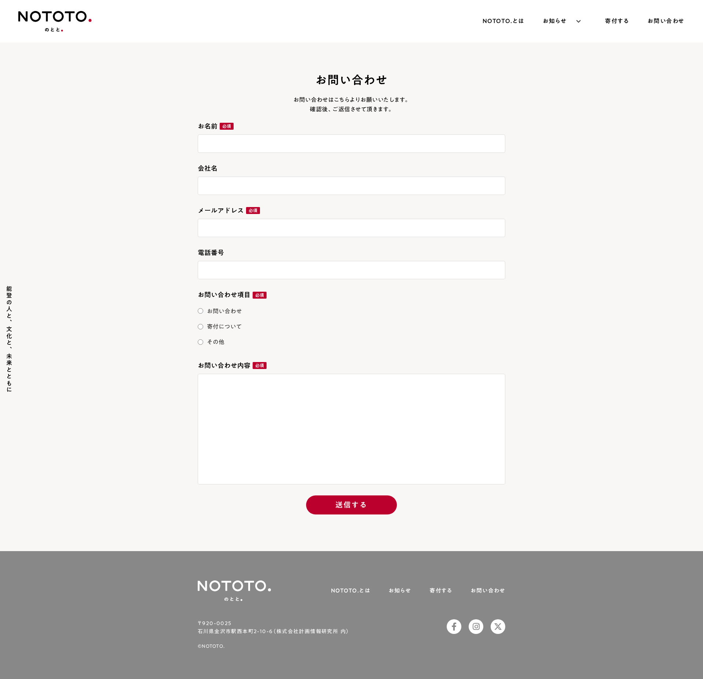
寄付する (617, 21)
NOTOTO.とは (503, 21)
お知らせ (399, 590)
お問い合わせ (666, 21)
